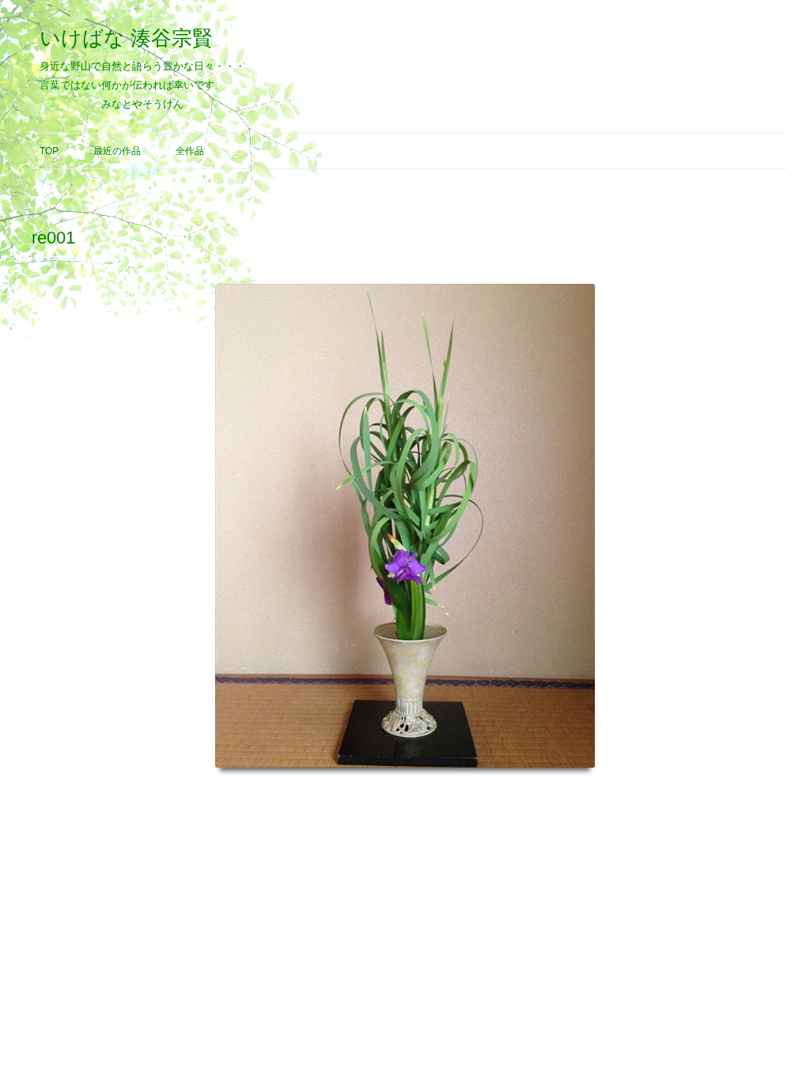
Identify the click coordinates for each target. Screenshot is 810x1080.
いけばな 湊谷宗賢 (126, 38)
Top (49, 151)
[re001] (405, 526)
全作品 (190, 151)
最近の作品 (117, 151)
